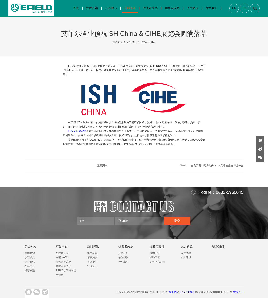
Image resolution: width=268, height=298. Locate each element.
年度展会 (92, 257)
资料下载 (155, 257)
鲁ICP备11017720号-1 (182, 292)
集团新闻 (92, 252)
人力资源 (193, 8)
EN (234, 8)
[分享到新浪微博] (45, 292)
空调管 (59, 274)
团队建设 (186, 257)
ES (244, 8)
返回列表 (102, 165)
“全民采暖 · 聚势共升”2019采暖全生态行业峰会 (211, 165)
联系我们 (211, 8)
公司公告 (123, 252)
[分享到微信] (36, 292)
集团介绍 (92, 8)
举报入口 (238, 292)
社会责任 (30, 266)
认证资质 (30, 257)
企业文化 (30, 261)
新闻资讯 (130, 8)
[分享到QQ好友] (28, 292)
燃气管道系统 (63, 261)
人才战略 (186, 252)
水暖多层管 (62, 252)
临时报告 (123, 257)
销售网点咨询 (157, 261)
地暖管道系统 (63, 266)
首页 (76, 8)
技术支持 (155, 252)
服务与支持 (172, 8)
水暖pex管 (62, 257)
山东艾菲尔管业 (77, 131)
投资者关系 (150, 8)
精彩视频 (30, 270)
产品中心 (111, 8)
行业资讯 (92, 266)
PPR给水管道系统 (66, 270)
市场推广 (92, 261)
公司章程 (123, 261)
